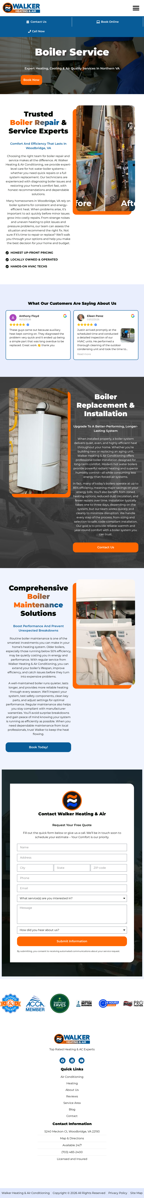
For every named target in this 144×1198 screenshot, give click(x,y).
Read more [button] (16, 354)
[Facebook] (63, 1061)
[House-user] (72, 1061)
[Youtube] (81, 1061)
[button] (136, 8)
